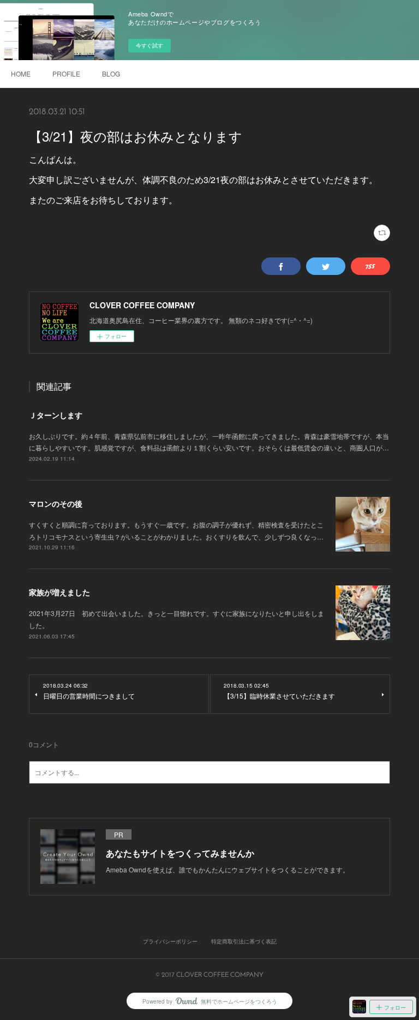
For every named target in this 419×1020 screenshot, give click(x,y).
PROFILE (66, 73)
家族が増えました (59, 592)
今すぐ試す (149, 45)
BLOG (111, 73)
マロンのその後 (55, 503)
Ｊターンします (55, 414)
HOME (21, 73)
